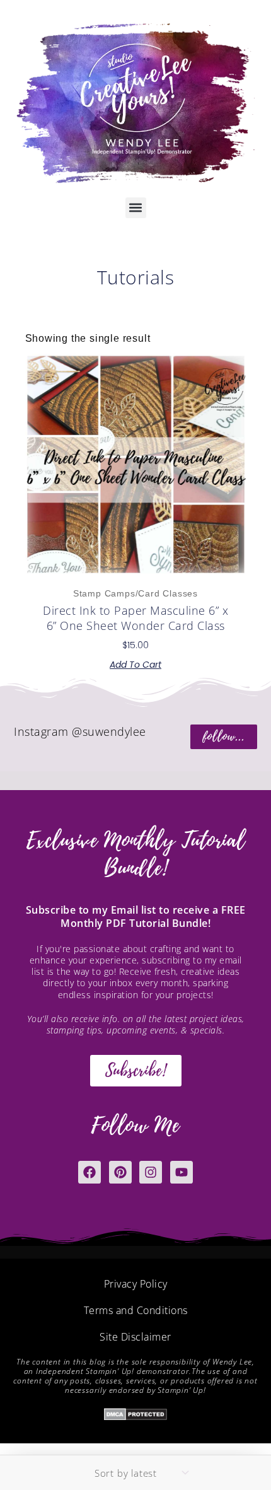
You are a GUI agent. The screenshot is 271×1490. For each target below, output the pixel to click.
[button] (135, 207)
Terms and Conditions (136, 1310)
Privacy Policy (136, 1284)
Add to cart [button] (135, 664)
